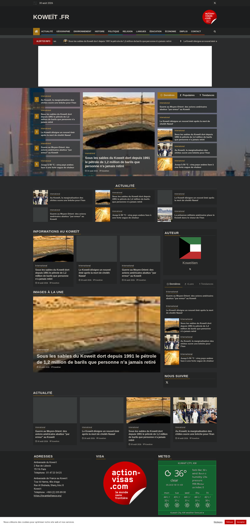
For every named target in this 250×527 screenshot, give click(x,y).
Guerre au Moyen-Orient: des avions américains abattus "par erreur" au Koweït (56, 150)
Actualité (47, 31)
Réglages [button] (218, 522)
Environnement (82, 31)
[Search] (215, 31)
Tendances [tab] (208, 95)
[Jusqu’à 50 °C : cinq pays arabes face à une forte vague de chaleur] (165, 164)
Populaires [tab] (188, 95)
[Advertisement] (125, 66)
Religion (128, 31)
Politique (113, 31)
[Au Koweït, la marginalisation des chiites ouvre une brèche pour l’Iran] (165, 149)
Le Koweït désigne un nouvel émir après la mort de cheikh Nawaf (187, 41)
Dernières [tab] (168, 95)
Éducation (155, 31)
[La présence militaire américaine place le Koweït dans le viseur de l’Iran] (165, 214)
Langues (141, 31)
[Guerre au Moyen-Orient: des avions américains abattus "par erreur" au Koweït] (40, 214)
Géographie (63, 31)
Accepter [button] (241, 522)
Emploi (184, 31)
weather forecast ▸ (187, 512)
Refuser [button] (229, 522)
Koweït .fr (51, 17)
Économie (170, 31)
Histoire (99, 31)
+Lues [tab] (190, 284)
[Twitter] (190, 269)
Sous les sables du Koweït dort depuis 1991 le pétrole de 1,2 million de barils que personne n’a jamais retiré (93, 41)
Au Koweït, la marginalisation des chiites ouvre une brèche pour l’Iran (197, 343)
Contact (196, 31)
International (46, 96)
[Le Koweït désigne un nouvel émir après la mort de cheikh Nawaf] (165, 197)
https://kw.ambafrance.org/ (48, 495)
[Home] (36, 32)
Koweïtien (105, 171)
